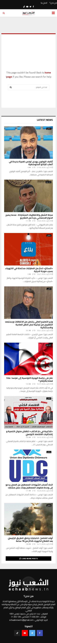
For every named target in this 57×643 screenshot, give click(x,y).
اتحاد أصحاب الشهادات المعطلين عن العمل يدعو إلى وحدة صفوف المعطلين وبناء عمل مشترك (29, 486)
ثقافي (49, 398)
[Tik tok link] (24, 7)
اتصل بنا (44, 3)
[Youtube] (25, 633)
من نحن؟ (53, 3)
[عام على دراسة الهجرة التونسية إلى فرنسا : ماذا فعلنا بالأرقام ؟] (28, 359)
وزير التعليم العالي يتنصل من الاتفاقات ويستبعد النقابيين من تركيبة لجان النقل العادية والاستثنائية (29, 325)
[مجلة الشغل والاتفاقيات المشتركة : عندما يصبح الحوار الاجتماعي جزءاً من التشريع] (28, 196)
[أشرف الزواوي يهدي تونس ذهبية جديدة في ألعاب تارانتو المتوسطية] (28, 142)
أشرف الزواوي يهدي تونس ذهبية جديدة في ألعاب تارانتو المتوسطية (31, 162)
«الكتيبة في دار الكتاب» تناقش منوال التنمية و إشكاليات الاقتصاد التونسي (29, 432)
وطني (49, 235)
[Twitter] (32, 633)
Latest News (45, 120)
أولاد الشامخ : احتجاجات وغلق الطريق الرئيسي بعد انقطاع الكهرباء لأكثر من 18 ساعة (30, 539)
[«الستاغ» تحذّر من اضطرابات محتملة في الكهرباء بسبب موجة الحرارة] (28, 249)
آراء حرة (48, 182)
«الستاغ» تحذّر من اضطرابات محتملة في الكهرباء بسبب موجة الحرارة (29, 269)
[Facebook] (40, 633)
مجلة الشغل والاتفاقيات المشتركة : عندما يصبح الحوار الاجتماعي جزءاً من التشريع (29, 216)
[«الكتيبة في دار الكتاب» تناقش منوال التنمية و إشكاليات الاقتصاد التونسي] (28, 412)
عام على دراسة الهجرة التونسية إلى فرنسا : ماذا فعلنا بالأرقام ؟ (29, 379)
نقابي (49, 289)
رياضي (49, 129)
